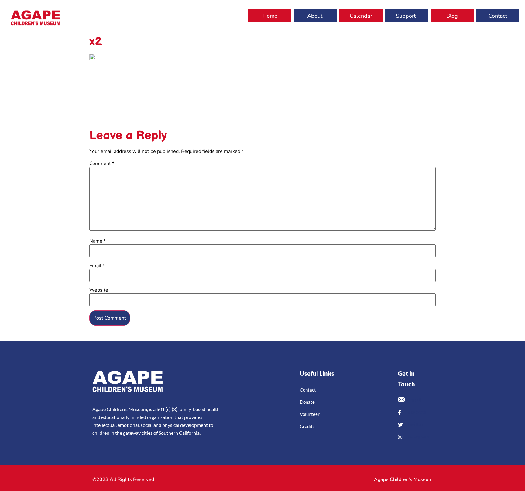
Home (269, 15)
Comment (101, 163)
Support (406, 15)
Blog (452, 15)
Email (97, 265)
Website (98, 290)
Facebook (415, 412)
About (314, 15)
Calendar (361, 15)
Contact (498, 15)
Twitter (415, 424)
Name (97, 241)
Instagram (417, 436)
